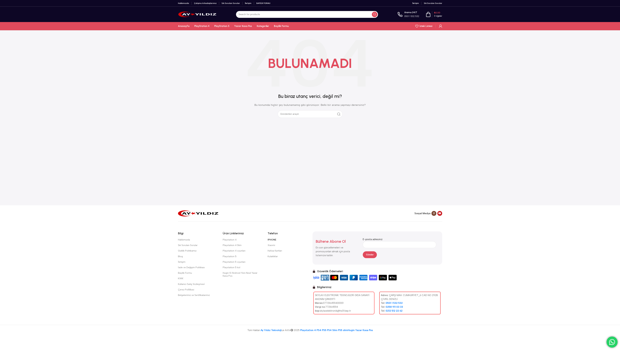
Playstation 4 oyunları (234, 250)
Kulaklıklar (273, 256)
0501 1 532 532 (411, 16)
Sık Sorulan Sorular (188, 245)
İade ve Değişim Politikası (191, 267)
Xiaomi (271, 245)
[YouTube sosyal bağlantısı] (439, 213)
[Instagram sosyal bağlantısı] (433, 213)
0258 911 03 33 (394, 306)
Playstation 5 (229, 256)
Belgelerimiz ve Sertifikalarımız (194, 295)
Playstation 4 (229, 239)
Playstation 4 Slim (232, 245)
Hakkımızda (184, 239)
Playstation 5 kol (231, 267)
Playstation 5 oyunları (234, 262)
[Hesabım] (440, 26)
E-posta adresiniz (373, 239)
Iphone (272, 239)
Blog (180, 256)
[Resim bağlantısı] (198, 213)
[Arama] (374, 14)
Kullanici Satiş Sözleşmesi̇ (191, 284)
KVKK (180, 278)
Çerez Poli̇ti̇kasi (186, 289)
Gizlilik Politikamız (187, 250)
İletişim (181, 262)
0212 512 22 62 (394, 310)
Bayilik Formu (185, 273)
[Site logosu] (197, 14)
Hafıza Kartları (275, 250)
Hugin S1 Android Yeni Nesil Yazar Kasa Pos (240, 274)
